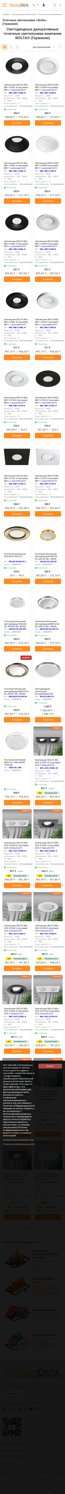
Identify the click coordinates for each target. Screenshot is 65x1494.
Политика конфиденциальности (19, 1144)
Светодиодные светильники (24, 14)
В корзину (17, 123)
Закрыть (60, 1492)
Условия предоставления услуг (18, 1140)
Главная (6, 14)
